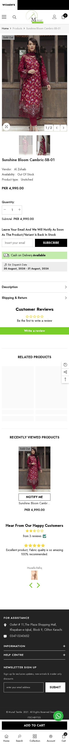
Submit (55, 687)
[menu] (4, 17)
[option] (34, 83)
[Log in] (54, 17)
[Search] (14, 17)
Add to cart (34, 725)
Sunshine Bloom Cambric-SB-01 (34, 503)
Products (17, 28)
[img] (34, 531)
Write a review (34, 331)
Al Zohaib (20, 169)
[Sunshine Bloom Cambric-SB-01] (34, 469)
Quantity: (8, 202)
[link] (18, 412)
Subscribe (51, 243)
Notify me (34, 497)
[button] (57, 128)
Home (5, 28)
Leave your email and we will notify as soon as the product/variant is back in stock (33, 232)
